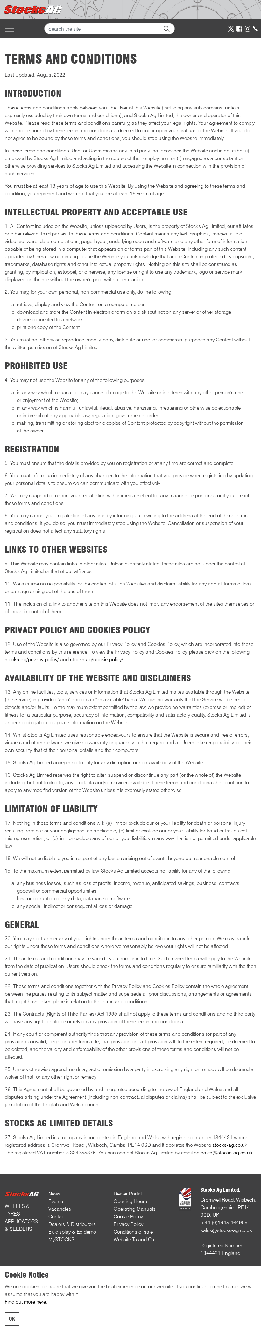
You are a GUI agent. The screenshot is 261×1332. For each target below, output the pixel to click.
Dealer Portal (128, 1194)
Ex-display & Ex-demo (72, 1232)
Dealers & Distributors (72, 1224)
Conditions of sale (133, 1232)
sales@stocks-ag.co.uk (226, 1153)
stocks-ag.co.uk (229, 1145)
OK (12, 1319)
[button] (166, 28)
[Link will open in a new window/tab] (231, 28)
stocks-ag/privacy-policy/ (32, 659)
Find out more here (25, 1302)
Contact (57, 1217)
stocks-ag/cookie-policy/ (96, 659)
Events (55, 1201)
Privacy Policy (128, 1224)
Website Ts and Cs (134, 1240)
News (54, 1194)
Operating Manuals (135, 1209)
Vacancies (59, 1209)
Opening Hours (130, 1201)
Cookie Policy (128, 1217)
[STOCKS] (34, 9)
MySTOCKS (61, 1240)
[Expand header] (9, 28)
